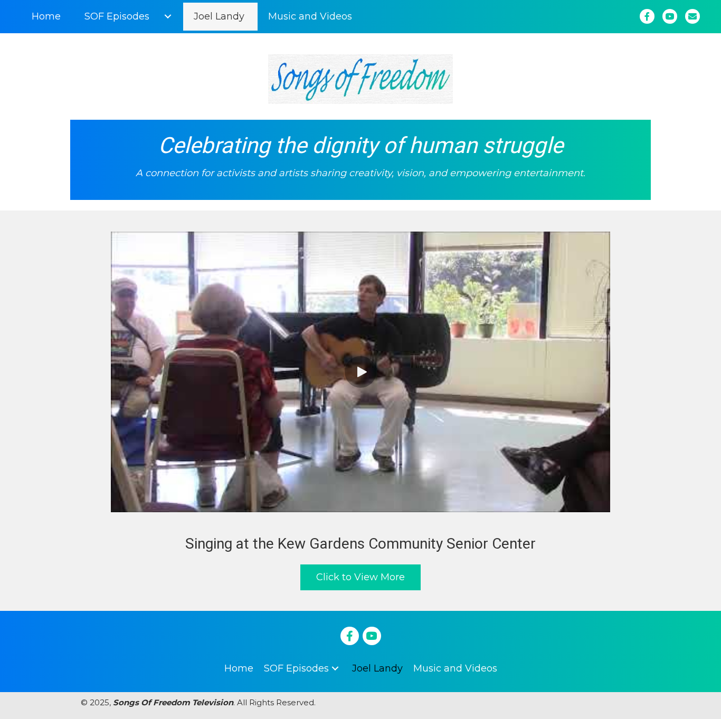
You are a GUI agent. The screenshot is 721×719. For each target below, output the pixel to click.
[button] (167, 16)
